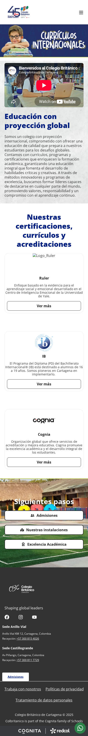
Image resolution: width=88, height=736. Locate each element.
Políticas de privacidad (65, 689)
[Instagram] (20, 617)
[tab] (80, 728)
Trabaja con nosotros (23, 689)
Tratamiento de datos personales (44, 700)
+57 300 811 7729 (27, 660)
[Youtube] (34, 617)
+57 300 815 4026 (27, 639)
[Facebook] (7, 617)
